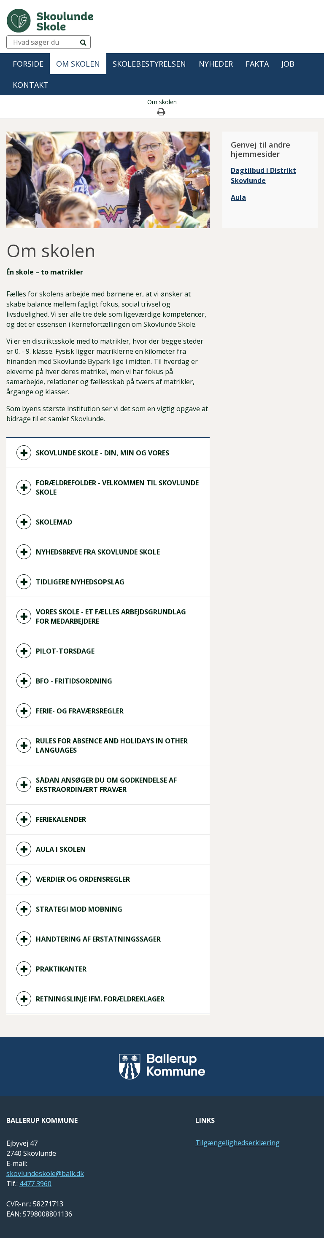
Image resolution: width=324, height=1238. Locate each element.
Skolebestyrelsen (149, 64)
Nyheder (216, 64)
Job (287, 64)
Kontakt (31, 85)
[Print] (162, 112)
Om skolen (78, 64)
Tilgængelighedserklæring (237, 1142)
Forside (28, 64)
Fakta (257, 64)
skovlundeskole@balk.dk (45, 1173)
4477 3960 (35, 1183)
